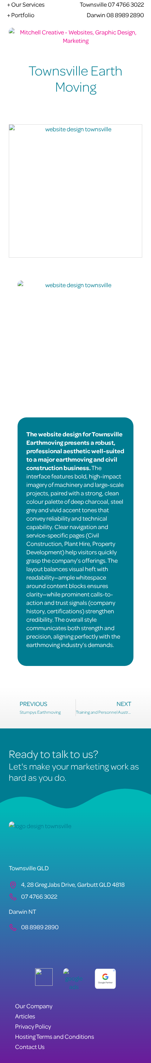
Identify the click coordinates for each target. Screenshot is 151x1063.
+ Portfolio (20, 15)
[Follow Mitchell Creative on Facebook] (15, 944)
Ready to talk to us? (53, 753)
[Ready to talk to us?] (12, 740)
